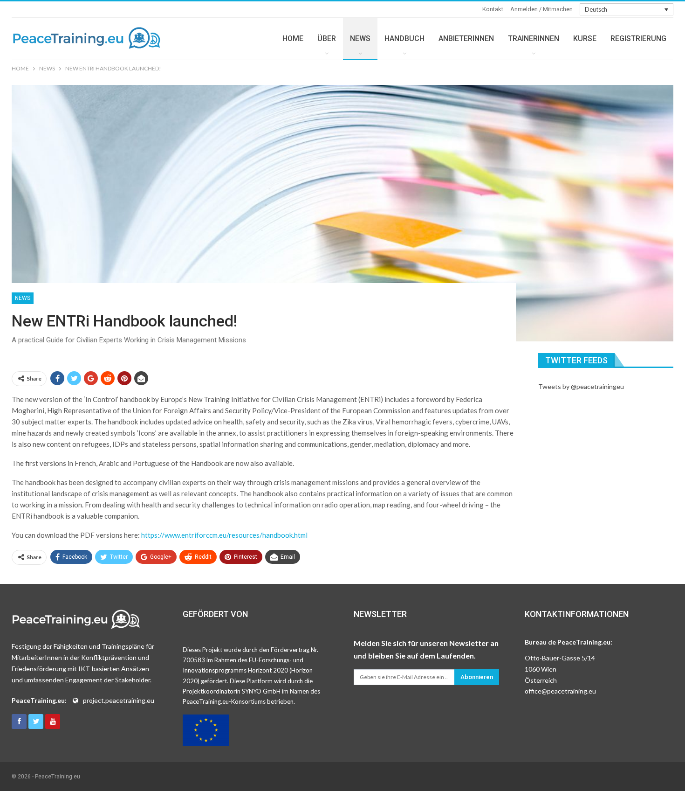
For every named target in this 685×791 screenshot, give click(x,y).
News (22, 298)
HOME (292, 38)
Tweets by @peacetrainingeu (581, 386)
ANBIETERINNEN (466, 38)
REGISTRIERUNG (638, 38)
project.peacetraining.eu (118, 700)
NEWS (360, 38)
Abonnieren (476, 676)
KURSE (584, 38)
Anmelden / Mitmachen (541, 9)
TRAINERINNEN (533, 38)
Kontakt (492, 9)
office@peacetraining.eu (560, 691)
